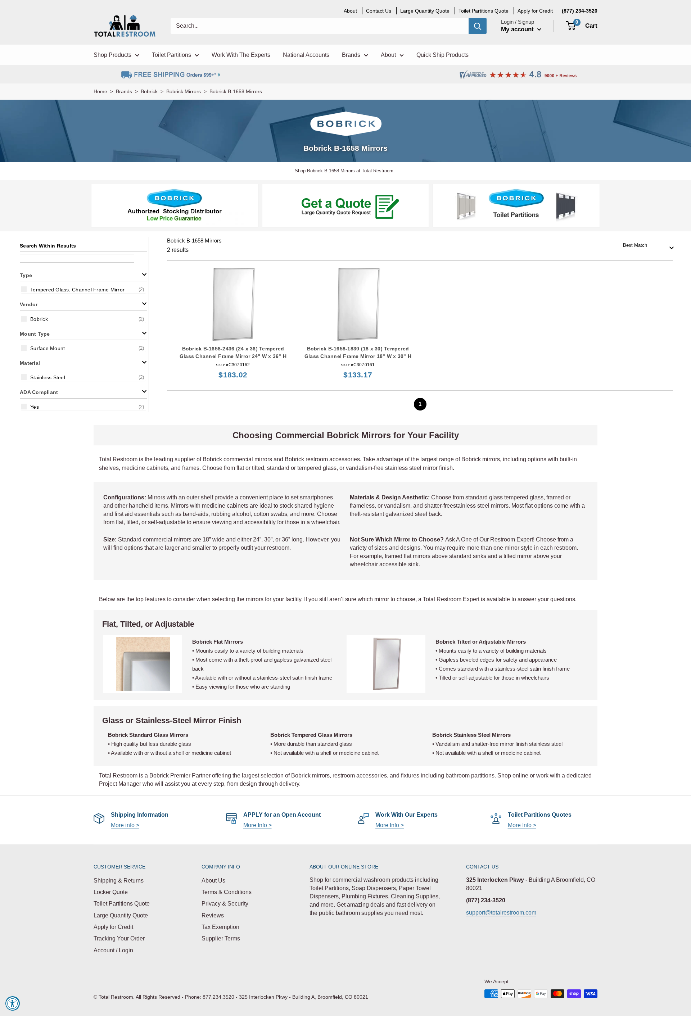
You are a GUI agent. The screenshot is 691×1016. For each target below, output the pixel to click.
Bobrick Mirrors (183, 91)
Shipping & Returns (119, 880)
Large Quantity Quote (121, 915)
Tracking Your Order (119, 938)
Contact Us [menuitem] (378, 11)
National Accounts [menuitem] (306, 55)
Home (100, 91)
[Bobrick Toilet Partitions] (516, 205)
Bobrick (149, 91)
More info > (125, 825)
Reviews (213, 915)
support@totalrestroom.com (501, 913)
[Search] (478, 26)
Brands (124, 91)
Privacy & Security (225, 904)
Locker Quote (111, 892)
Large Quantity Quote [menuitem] (425, 11)
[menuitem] (579, 11)
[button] (83, 274)
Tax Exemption (220, 927)
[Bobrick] (175, 205)
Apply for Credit (113, 927)
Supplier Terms (221, 938)
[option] (83, 289)
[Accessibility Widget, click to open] (12, 1003)
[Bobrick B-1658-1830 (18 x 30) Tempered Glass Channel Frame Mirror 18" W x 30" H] (358, 304)
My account (518, 29)
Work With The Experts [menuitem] (241, 55)
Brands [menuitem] (351, 55)
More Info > (257, 825)
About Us (213, 880)
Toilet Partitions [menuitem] (171, 55)
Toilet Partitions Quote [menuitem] (484, 11)
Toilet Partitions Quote (122, 904)
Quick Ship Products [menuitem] (442, 55)
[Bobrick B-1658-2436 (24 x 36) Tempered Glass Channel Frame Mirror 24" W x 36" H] (233, 304)
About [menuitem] (350, 11)
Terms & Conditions (227, 892)
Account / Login (113, 950)
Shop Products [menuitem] (112, 55)
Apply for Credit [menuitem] (535, 11)
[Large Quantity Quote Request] (345, 205)
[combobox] (646, 245)
